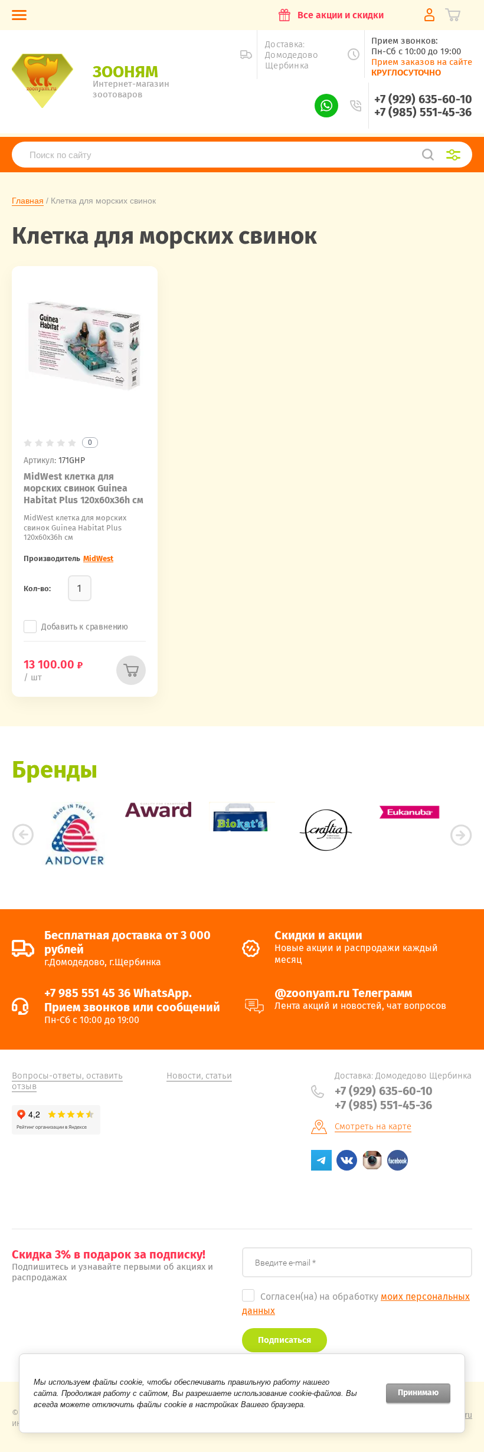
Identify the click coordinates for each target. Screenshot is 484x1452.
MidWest (98, 558)
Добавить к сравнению (84, 627)
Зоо (125, 71)
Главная (28, 200)
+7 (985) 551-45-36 (423, 112)
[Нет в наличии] (131, 670)
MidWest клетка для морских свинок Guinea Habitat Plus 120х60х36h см (83, 488)
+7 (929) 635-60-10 (423, 99)
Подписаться (284, 1340)
